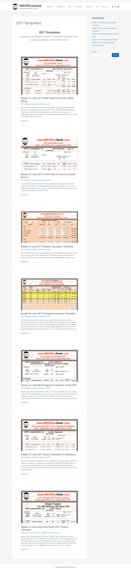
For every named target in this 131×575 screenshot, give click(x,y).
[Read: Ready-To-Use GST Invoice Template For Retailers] (49, 435)
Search (94, 52)
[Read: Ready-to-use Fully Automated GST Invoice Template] (49, 507)
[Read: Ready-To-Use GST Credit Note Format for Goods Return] (49, 154)
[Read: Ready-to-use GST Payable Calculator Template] (49, 227)
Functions (78, 6)
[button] (53, 6)
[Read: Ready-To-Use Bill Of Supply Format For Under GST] (49, 365)
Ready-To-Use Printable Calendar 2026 (104, 39)
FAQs (69, 6)
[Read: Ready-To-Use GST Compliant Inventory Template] (49, 294)
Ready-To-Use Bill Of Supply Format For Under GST (49, 385)
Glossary (89, 6)
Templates (49, 6)
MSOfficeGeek (31, 6)
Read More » (25, 121)
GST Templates (26, 104)
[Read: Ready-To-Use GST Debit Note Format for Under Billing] (49, 75)
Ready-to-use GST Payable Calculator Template (47, 246)
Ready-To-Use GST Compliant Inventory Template (48, 313)
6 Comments (25, 533)
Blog (97, 6)
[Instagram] (118, 6)
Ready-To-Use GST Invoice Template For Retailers (48, 454)
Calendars (60, 6)
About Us (104, 6)
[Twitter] (115, 6)
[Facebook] (113, 6)
